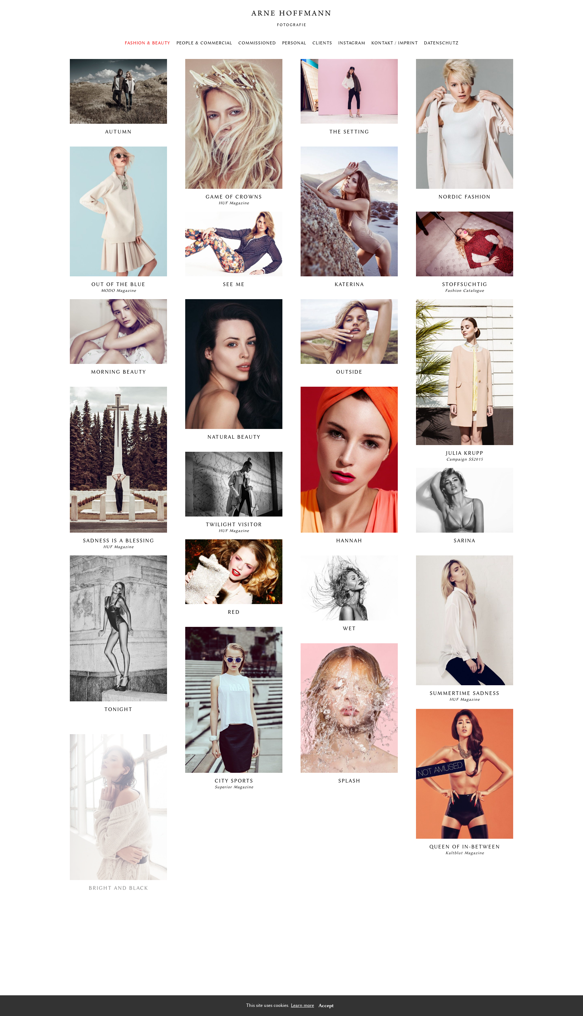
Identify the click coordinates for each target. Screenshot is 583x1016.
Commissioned (257, 43)
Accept (326, 1005)
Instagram (351, 43)
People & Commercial (204, 43)
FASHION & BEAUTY (147, 43)
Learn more (302, 1005)
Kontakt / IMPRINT (394, 43)
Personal (294, 43)
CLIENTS (322, 43)
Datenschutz (441, 43)
